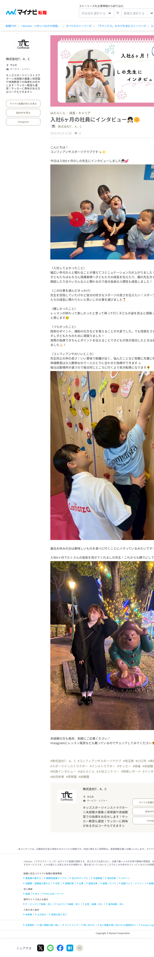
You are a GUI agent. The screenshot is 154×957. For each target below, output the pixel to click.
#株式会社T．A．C (63, 760)
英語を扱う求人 (59, 914)
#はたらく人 (86, 771)
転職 (27, 893)
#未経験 (147, 766)
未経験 (28, 914)
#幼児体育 (57, 776)
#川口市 (141, 760)
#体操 (136, 766)
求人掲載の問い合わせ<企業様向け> (118, 924)
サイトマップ (71, 924)
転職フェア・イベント (132, 883)
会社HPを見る (23, 112)
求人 (37, 893)
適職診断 (69, 883)
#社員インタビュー (63, 771)
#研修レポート (131, 771)
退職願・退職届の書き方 (37, 883)
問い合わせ (89, 924)
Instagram (23, 121)
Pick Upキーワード (54, 893)
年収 (57, 883)
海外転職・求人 (116, 904)
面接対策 (92, 883)
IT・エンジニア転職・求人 (38, 904)
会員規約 (29, 924)
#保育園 (71, 776)
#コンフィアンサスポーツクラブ (99, 760)
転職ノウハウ (109, 883)
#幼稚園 (84, 776)
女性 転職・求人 (94, 904)
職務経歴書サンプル (56, 878)
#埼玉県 (128, 760)
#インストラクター (102, 766)
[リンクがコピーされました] (79, 948)
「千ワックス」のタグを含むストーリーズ (121, 26)
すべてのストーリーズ (79, 26)
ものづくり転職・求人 (68, 904)
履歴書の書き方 (33, 878)
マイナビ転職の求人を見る (23, 103)
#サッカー (124, 766)
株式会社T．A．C (18, 58)
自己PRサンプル (80, 878)
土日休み (41, 914)
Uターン (125, 878)
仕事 (81, 883)
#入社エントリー (108, 771)
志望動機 (97, 878)
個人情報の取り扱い (49, 924)
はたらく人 (57, 113)
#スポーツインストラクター (69, 766)
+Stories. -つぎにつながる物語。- (41, 26)
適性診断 (111, 878)
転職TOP (11, 26)
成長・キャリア (79, 113)
